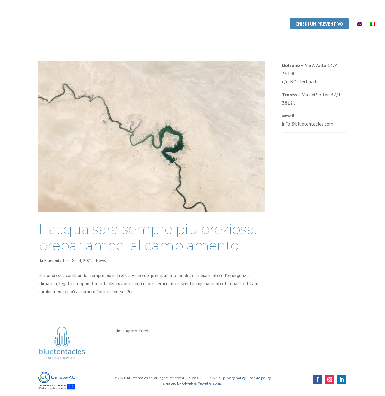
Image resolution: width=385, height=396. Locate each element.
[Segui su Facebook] (317, 379)
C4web (187, 383)
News (101, 260)
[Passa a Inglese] (359, 33)
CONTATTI (271, 24)
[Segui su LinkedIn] (341, 379)
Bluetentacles (56, 260)
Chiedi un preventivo (319, 24)
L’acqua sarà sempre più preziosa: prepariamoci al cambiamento (147, 237)
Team (185, 24)
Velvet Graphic (210, 383)
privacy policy (234, 378)
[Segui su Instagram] (329, 379)
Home (165, 24)
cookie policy (260, 378)
